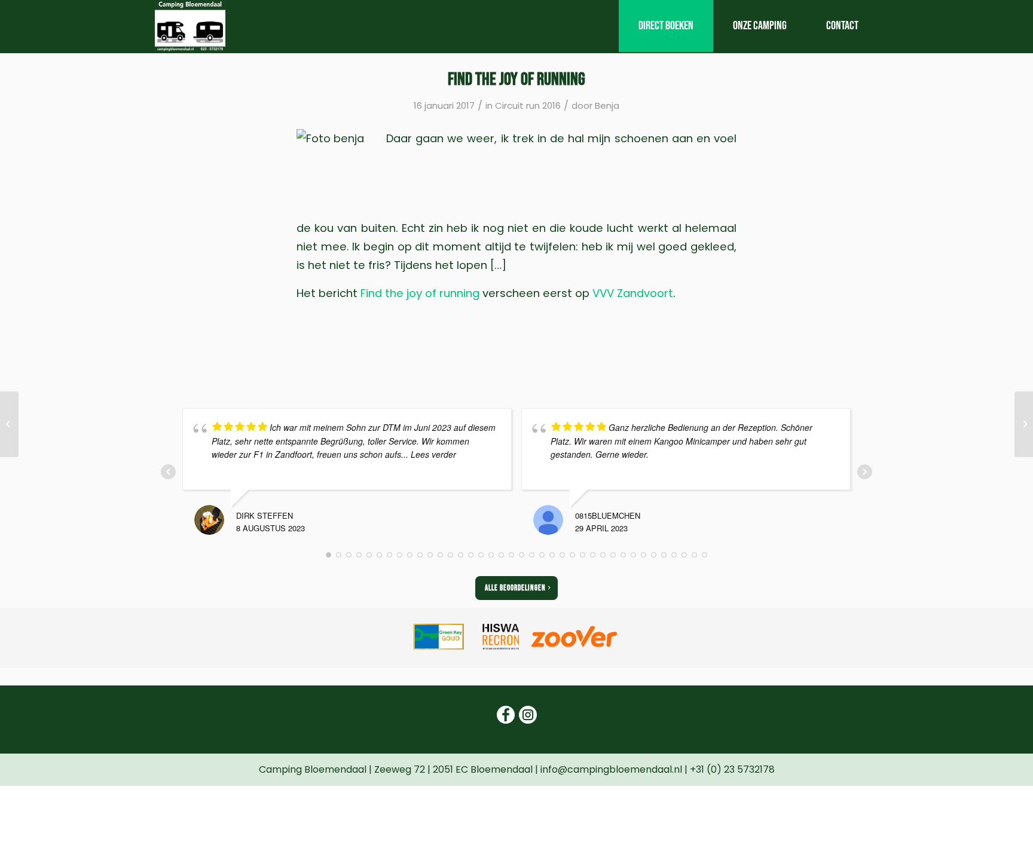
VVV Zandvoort (632, 293)
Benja (607, 105)
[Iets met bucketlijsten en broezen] (9, 424)
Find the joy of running (419, 293)
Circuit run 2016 (528, 105)
